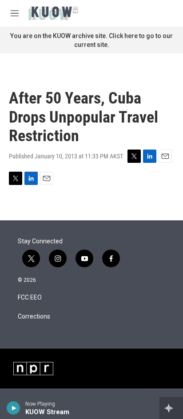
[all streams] (171, 408)
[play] (13, 408)
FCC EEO (30, 297)
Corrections (34, 316)
